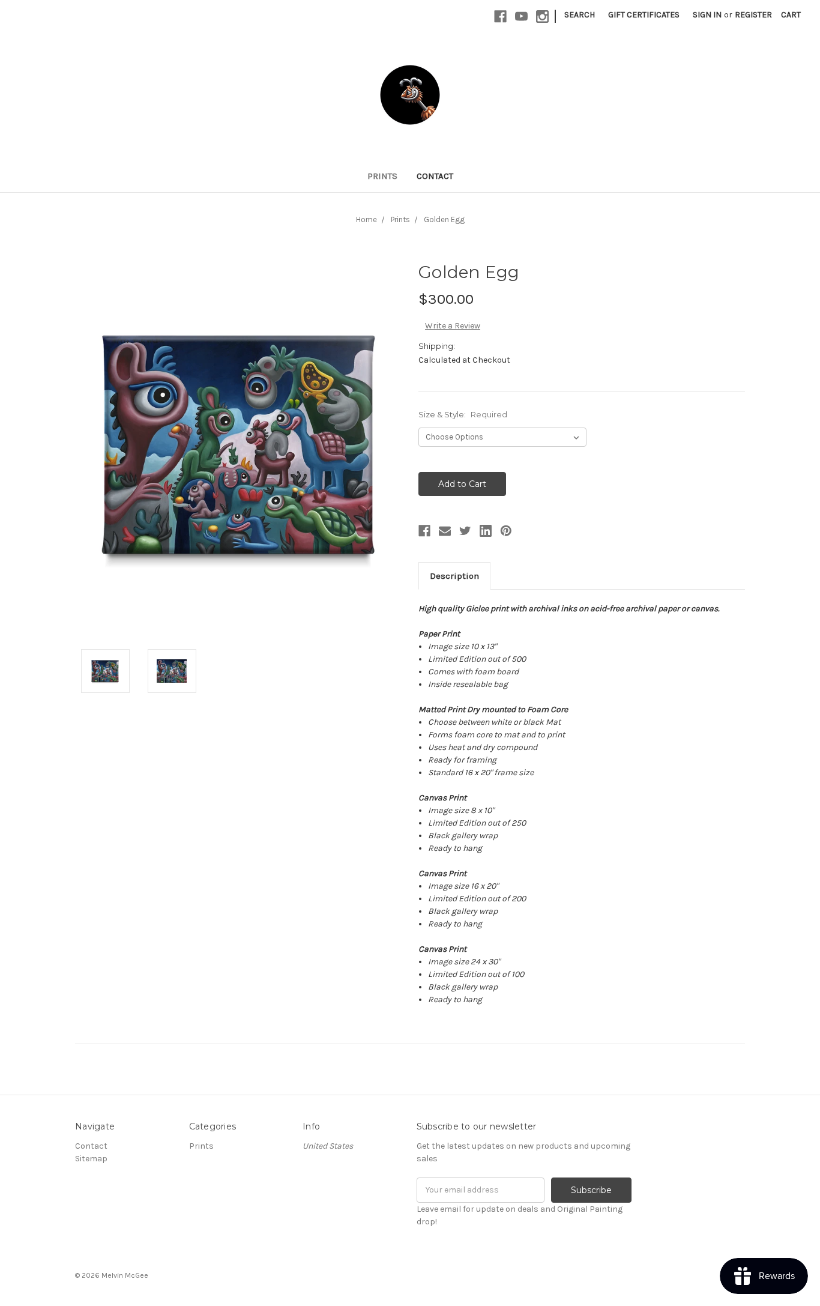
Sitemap (91, 1158)
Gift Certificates (644, 15)
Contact (435, 176)
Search (579, 15)
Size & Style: (462, 414)
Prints (382, 176)
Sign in (707, 15)
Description (454, 575)
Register (753, 15)
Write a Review (452, 326)
